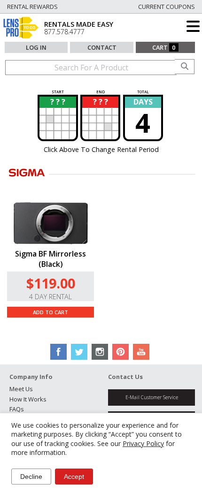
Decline (31, 476)
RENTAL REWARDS (32, 6)
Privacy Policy (143, 443)
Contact (102, 47)
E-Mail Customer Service (151, 397)
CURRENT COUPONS (166, 6)
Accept (74, 476)
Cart (164, 47)
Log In (36, 47)
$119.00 (50, 283)
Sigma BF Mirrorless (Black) (50, 259)
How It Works (28, 399)
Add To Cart (50, 312)
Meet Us (21, 389)
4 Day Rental (50, 296)
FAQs (16, 409)
